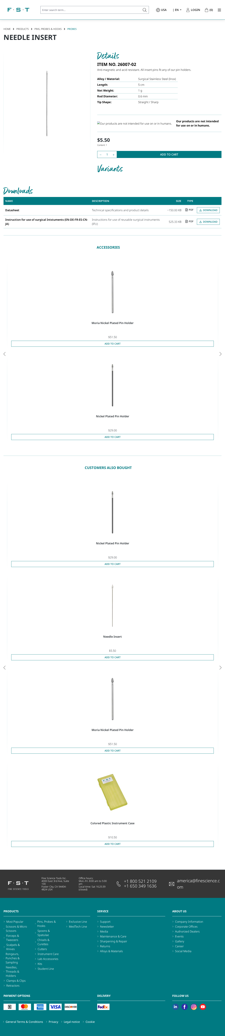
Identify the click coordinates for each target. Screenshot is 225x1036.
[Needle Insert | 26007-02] (47, 103)
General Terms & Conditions (24, 1022)
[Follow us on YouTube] (203, 1007)
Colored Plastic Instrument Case (112, 823)
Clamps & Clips (16, 981)
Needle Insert (112, 637)
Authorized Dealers (187, 931)
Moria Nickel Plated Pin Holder (113, 323)
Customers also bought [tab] (108, 467)
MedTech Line (78, 926)
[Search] (145, 10)
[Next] (220, 354)
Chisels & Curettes (43, 942)
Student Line (46, 969)
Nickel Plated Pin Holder (112, 416)
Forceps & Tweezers (12, 938)
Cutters (42, 949)
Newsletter (107, 926)
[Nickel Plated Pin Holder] (112, 385)
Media (104, 931)
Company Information (189, 922)
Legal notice (72, 1022)
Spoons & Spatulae (43, 933)
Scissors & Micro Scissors (16, 929)
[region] (46, 103)
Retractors (13, 986)
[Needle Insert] (112, 605)
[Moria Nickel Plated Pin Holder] (112, 292)
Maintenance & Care (113, 936)
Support (105, 922)
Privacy (53, 1022)
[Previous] (4, 354)
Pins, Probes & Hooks (46, 924)
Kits (40, 964)
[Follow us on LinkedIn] (175, 1007)
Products (11, 911)
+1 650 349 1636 (140, 886)
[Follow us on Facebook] (184, 1007)
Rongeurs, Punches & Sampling (13, 958)
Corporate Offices (186, 926)
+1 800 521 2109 (140, 881)
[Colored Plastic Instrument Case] (112, 792)
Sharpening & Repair (113, 941)
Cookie (90, 1022)
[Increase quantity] (114, 154)
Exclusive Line (78, 922)
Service (102, 911)
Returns (105, 946)
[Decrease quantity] (99, 154)
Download (210, 210)
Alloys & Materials (111, 951)
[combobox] (90, 10)
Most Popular (14, 922)
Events (179, 936)
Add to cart (169, 154)
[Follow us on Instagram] (194, 1007)
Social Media (183, 951)
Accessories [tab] (108, 247)
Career (179, 946)
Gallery (179, 941)
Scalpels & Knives (13, 947)
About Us (179, 911)
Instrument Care (48, 954)
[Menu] (218, 9)
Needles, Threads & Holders (12, 971)
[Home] (18, 9)
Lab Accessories (48, 959)
